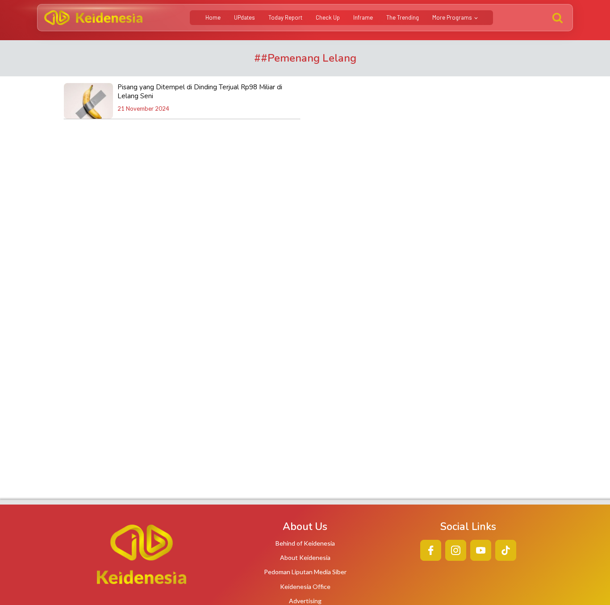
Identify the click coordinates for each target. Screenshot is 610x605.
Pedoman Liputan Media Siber (305, 572)
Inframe (363, 17)
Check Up (328, 17)
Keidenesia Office (305, 586)
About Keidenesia (305, 557)
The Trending (402, 17)
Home (213, 17)
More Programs (452, 17)
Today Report (285, 17)
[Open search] (557, 18)
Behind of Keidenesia (305, 543)
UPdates (244, 17)
